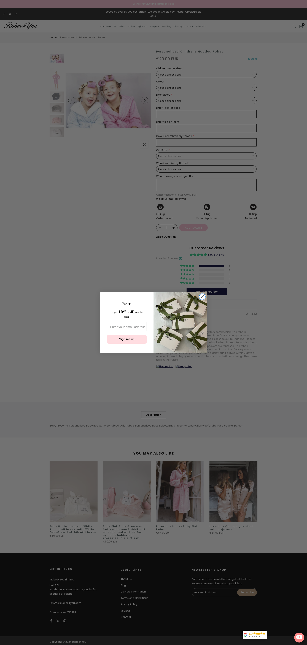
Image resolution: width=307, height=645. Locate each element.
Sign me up (126, 339)
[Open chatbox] (299, 638)
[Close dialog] (202, 297)
